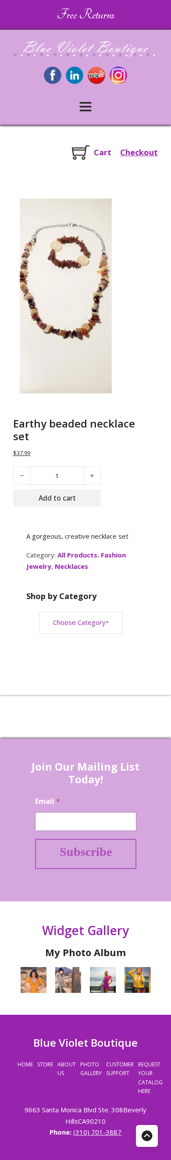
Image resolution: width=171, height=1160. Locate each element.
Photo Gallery (91, 1069)
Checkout (139, 152)
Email (47, 801)
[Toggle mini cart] (80, 152)
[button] (100, 210)
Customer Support (120, 1069)
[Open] (85, 106)
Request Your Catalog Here (150, 1078)
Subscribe (86, 852)
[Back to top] (147, 1136)
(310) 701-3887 (97, 1132)
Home (25, 1064)
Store (45, 1064)
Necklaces (71, 566)
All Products (77, 554)
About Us (66, 1069)
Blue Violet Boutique (85, 1042)
